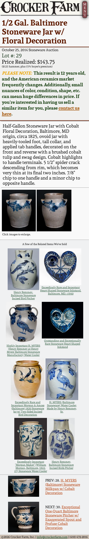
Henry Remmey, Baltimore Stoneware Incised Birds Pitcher (61, 465)
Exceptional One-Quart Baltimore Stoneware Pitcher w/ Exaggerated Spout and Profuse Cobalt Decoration (63, 517)
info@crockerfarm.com (52, 537)
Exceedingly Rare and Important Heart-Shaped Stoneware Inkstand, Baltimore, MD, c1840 (60, 290)
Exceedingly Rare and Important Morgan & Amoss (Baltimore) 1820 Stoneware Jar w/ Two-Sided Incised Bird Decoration (27, 408)
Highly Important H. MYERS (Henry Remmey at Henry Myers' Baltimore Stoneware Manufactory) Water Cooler (23, 350)
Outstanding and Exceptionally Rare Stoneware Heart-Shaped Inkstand (62, 343)
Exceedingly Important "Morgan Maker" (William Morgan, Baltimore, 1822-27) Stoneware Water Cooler (30, 466)
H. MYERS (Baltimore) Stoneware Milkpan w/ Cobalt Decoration (62, 486)
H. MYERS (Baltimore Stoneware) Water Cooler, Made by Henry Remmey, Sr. (62, 407)
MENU (84, 9)
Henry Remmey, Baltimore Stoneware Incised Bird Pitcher (23, 295)
